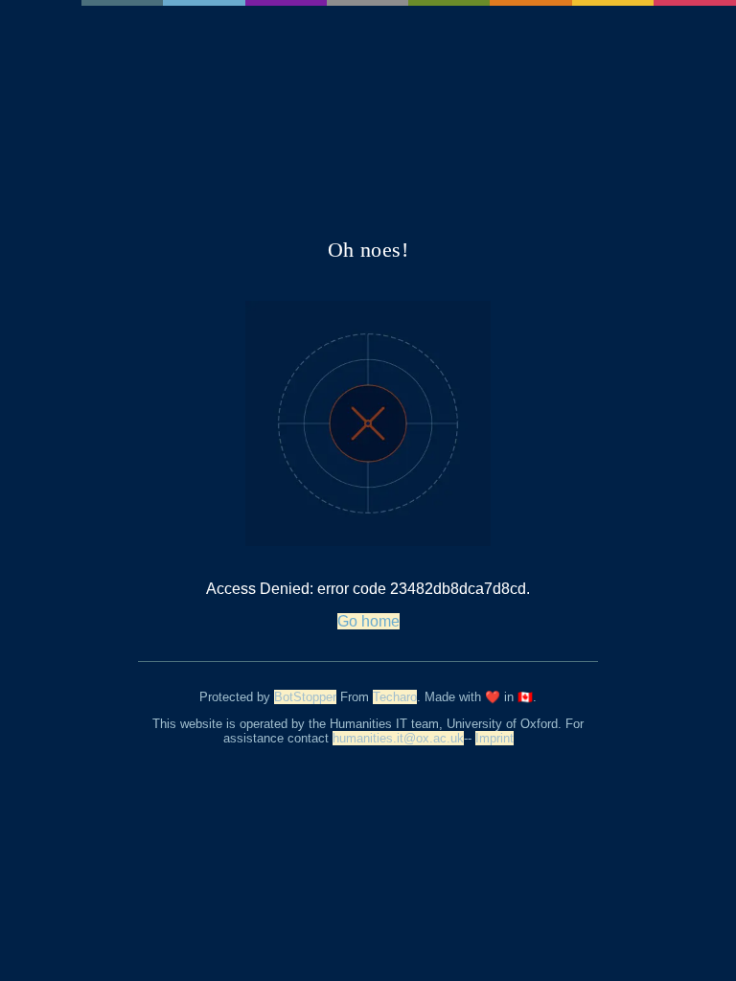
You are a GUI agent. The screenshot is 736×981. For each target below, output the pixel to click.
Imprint (494, 738)
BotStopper (305, 697)
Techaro (395, 697)
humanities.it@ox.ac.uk (398, 738)
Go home (368, 621)
